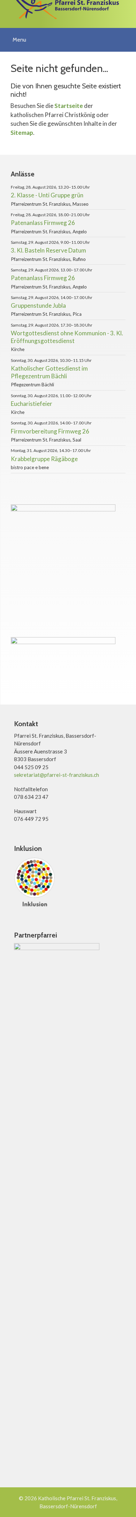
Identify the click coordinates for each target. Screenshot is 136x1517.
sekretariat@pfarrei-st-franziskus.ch (56, 775)
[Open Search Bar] (128, 35)
